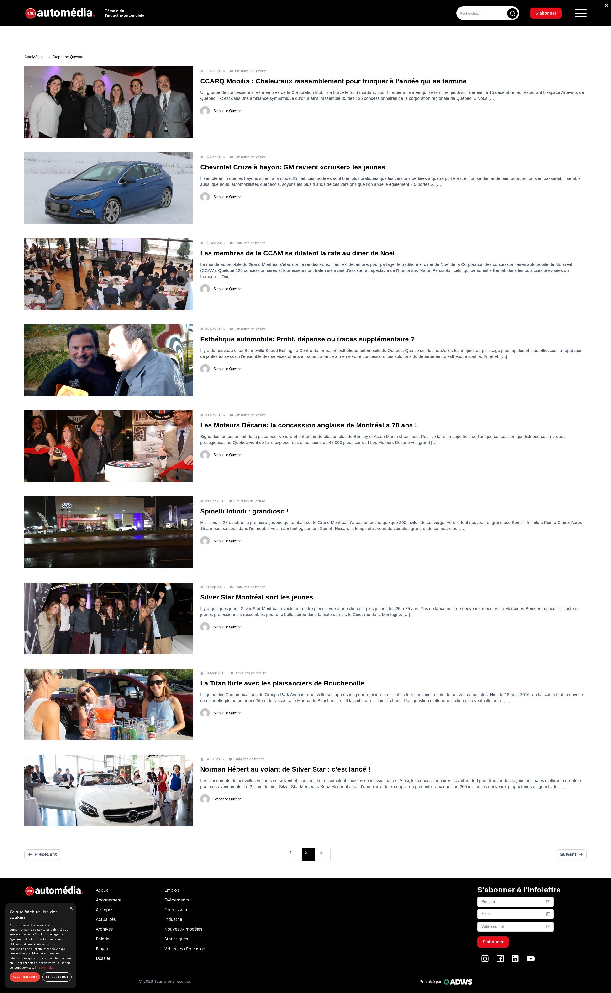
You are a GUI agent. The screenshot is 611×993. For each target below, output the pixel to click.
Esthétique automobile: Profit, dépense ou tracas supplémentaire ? (307, 339)
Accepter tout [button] (25, 977)
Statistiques (176, 939)
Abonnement (109, 900)
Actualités (106, 919)
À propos (104, 909)
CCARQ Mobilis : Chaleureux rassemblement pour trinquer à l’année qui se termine (333, 81)
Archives (104, 929)
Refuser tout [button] (57, 977)
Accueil (103, 890)
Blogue (102, 948)
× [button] (71, 908)
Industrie (173, 919)
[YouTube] (531, 961)
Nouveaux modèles (183, 929)
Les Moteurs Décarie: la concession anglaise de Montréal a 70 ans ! (308, 425)
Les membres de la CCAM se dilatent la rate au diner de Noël (297, 253)
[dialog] (40, 945)
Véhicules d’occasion (184, 948)
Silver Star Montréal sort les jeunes (256, 597)
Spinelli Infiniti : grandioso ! (244, 511)
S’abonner (545, 13)
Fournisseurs (177, 909)
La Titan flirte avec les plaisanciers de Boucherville (282, 683)
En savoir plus (44, 968)
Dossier (103, 958)
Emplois (172, 890)
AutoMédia (33, 57)
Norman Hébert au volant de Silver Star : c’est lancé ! (285, 769)
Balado (102, 939)
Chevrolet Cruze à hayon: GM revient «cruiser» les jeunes (292, 167)
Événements (176, 900)
